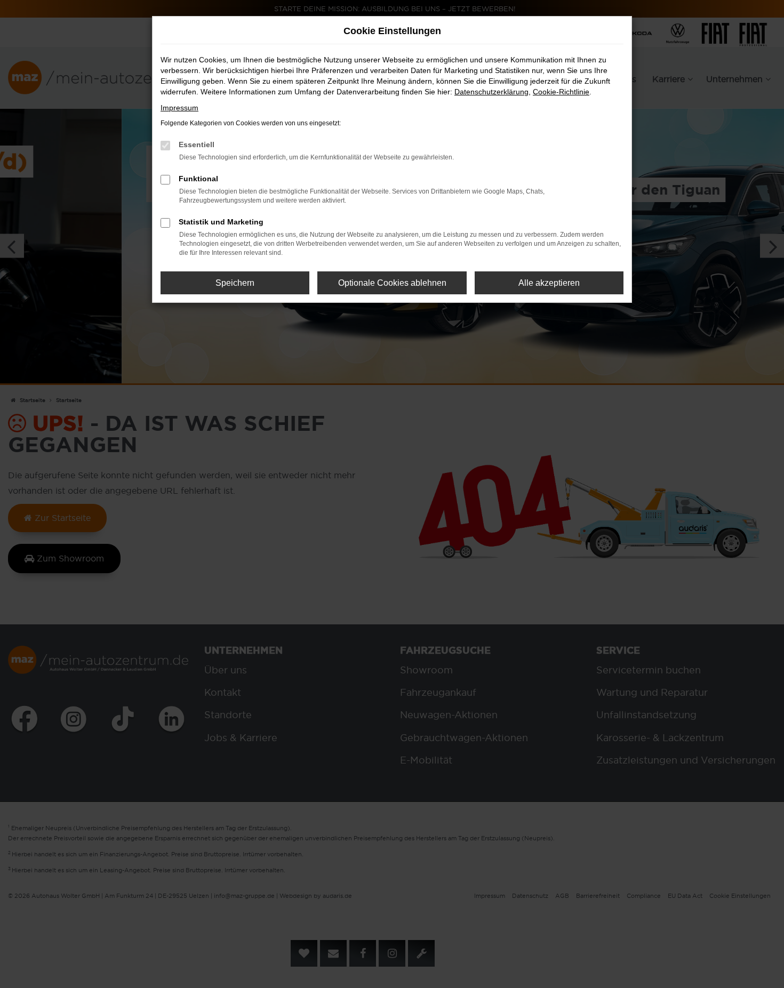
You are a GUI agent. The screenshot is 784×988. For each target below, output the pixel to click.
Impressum (179, 107)
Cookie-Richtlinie (561, 91)
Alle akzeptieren (549, 282)
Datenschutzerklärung (491, 91)
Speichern (234, 282)
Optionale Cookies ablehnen (392, 282)
